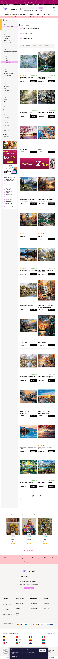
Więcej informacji (50, 633)
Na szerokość (6, 136)
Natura (5, 56)
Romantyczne (5, 86)
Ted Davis (5, 127)
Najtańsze (33, 45)
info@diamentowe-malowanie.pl (28, 581)
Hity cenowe (5, 24)
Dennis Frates (6, 130)
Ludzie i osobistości (6, 75)
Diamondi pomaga (27, 4)
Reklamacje (18, 608)
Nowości (4, 32)
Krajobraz (6, 54)
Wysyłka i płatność (35, 4)
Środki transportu (6, 94)
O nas (17, 4)
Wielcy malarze (6, 90)
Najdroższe (39, 45)
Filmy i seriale (5, 44)
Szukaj (40, 8)
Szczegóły (33, 81)
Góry (6, 60)
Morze (7, 64)
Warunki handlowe (19, 603)
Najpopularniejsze (6, 29)
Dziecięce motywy (6, 47)
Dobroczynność (46, 608)
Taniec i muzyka (6, 79)
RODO (17, 610)
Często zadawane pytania (7, 611)
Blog (20, 4)
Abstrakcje (5, 77)
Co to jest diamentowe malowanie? (6, 601)
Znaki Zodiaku (5, 82)
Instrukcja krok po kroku (6, 604)
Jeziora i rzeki (8, 62)
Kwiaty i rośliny (6, 49)
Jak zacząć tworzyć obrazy (7, 606)
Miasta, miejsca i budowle (7, 73)
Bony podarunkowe (6, 42)
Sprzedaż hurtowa (47, 605)
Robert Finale (6, 119)
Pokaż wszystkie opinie (28, 550)
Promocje (5, 31)
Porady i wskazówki (5, 609)
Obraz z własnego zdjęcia (7, 26)
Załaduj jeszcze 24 (37, 495)
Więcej (12, 653)
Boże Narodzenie (6, 36)
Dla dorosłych (5, 38)
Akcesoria (5, 99)
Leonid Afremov (6, 115)
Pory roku (6, 71)
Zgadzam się (42, 650)
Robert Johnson (6, 125)
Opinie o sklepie (46, 603)
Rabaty (4, 101)
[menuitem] (6, 14)
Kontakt (41, 4)
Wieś (7, 67)
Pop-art (4, 84)
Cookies (17, 613)
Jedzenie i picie (6, 80)
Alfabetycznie (46, 45)
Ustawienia (14, 656)
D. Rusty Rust (6, 128)
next (54, 524)
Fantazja (4, 95)
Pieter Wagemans (7, 120)
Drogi (7, 58)
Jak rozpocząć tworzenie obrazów (8, 4)
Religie (4, 88)
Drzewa (7, 65)
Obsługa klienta (22, 584)
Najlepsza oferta (6, 40)
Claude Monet (6, 117)
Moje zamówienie (19, 615)
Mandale (4, 97)
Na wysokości (6, 137)
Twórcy (4, 92)
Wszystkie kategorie (33, 608)
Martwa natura (7, 69)
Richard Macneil (6, 122)
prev (3, 524)
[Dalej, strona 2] (52, 499)
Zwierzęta (5, 45)
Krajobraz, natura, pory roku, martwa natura (9, 52)
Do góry (20, 499)
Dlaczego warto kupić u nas (7, 614)
